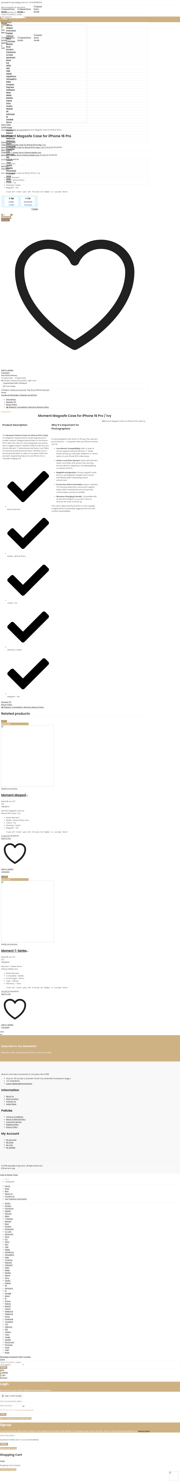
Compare (5, 872)
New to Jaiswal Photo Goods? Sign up (16, 1418)
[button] (1, 1034)
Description (6, 411)
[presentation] (1, 1031)
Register (4, 1444)
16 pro (33, 390)
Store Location (12, 1099)
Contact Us (11, 1101)
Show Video (6, 125)
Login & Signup (6, 1175)
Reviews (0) (6, 702)
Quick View (6, 724)
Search (4, 19)
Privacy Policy (12, 1127)
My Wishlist (10, 1147)
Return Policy (6, 704)
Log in (3, 1414)
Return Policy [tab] (11, 404)
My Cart (9, 1145)
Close (15, 1175)
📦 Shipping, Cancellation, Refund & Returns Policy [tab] (27, 407)
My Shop (9, 1142)
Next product (6, 150)
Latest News (11, 1104)
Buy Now (5, 220)
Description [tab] (11, 399)
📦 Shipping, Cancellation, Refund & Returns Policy (22, 707)
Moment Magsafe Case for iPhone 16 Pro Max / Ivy (22, 147)
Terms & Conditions (14, 1117)
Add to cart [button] (6, 838)
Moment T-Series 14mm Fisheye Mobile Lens (20, 155)
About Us (10, 1096)
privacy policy (144, 1431)
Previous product (8, 142)
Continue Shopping (8, 1469)
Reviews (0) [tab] (11, 402)
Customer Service (14, 1122)
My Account (11, 1140)
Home (3, 130)
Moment (5, 166)
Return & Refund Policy (16, 1119)
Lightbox (4, 127)
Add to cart (6, 217)
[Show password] (23, 1406)
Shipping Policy (12, 1124)
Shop (8, 130)
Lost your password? (25, 1410)
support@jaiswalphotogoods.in (19, 1083)
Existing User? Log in (8, 1448)
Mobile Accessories (19, 130)
